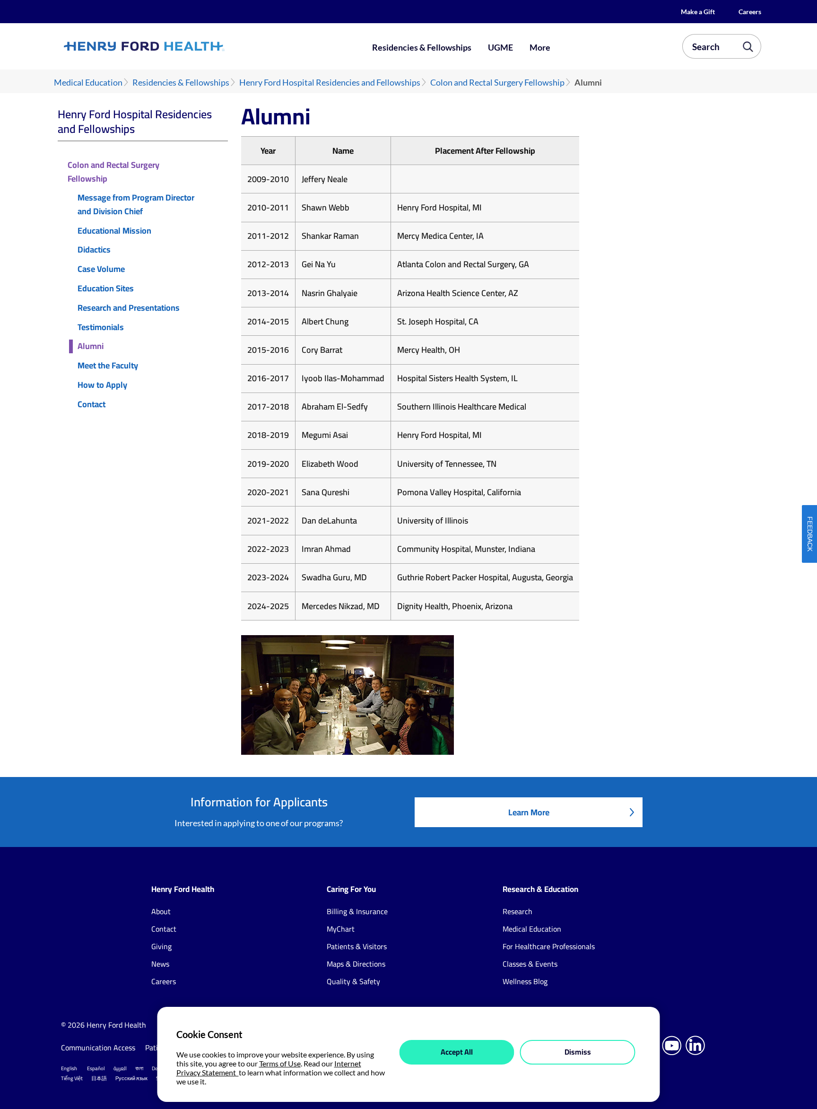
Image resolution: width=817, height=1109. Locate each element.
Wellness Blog (525, 981)
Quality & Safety (353, 981)
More (540, 47)
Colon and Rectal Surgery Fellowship (497, 82)
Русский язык (131, 1078)
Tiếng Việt (72, 1078)
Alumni (91, 346)
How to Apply (102, 385)
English (69, 1068)
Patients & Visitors (357, 946)
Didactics (94, 250)
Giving (161, 946)
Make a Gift (698, 12)
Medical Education (88, 82)
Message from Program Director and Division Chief (136, 204)
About (161, 911)
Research (517, 911)
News (160, 964)
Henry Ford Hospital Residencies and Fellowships (329, 82)
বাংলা (139, 1068)
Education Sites (106, 289)
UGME (500, 47)
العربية (120, 1068)
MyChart (341, 929)
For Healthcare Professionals (549, 946)
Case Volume (101, 269)
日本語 (99, 1078)
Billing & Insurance (357, 911)
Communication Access (98, 1047)
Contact (91, 404)
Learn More (528, 812)
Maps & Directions (356, 964)
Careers (750, 12)
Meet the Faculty (108, 366)
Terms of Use (280, 1063)
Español (96, 1068)
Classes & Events (530, 964)
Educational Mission (114, 231)
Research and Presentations (129, 308)
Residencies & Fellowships (421, 47)
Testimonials (101, 327)
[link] (179, 46)
